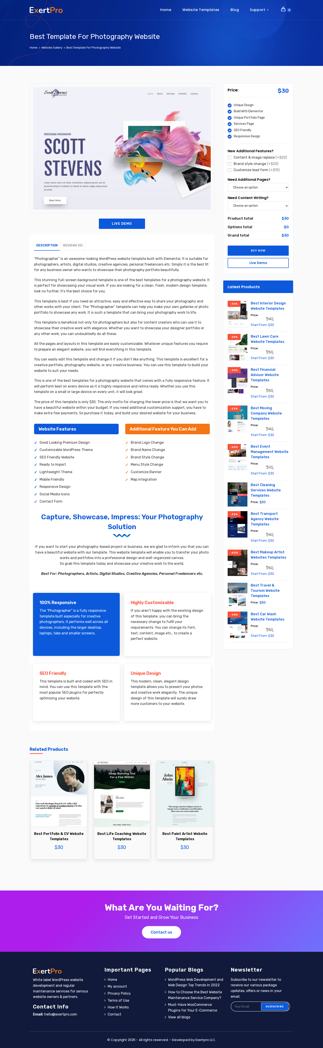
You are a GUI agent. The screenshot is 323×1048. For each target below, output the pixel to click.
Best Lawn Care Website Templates (267, 339)
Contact (114, 1014)
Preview (59, 803)
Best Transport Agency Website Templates (265, 519)
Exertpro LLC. (206, 1039)
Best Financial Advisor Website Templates (265, 374)
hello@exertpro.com (60, 1014)
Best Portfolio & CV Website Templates (59, 836)
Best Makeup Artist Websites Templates (268, 554)
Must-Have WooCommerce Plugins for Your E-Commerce (192, 1007)
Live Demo (122, 224)
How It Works (118, 1007)
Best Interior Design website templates (268, 306)
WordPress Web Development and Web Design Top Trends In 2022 (195, 982)
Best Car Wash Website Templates (267, 616)
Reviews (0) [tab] (73, 245)
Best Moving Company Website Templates (266, 413)
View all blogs (179, 1017)
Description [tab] (47, 245)
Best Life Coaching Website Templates (121, 836)
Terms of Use (118, 1000)
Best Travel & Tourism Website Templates (265, 590)
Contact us (161, 932)
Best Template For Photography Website (93, 47)
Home (112, 979)
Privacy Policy (119, 993)
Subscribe (275, 1006)
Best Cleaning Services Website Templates (266, 490)
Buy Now (58, 816)
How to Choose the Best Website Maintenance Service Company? (195, 995)
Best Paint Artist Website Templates (184, 836)
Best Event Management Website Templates (270, 451)
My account (117, 986)
